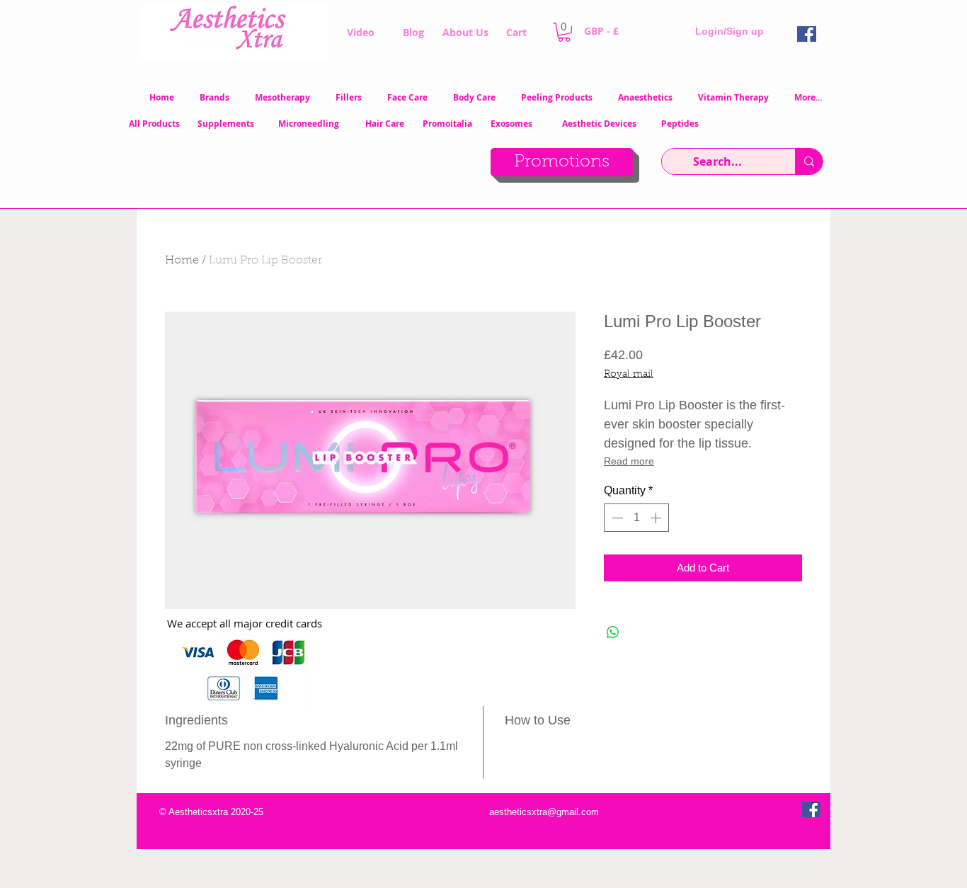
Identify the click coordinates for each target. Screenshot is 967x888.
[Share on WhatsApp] (613, 632)
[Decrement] (616, 517)
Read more (629, 461)
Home (182, 260)
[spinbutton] (636, 517)
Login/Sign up (729, 31)
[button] (564, 32)
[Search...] (809, 161)
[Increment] (657, 517)
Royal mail (628, 375)
